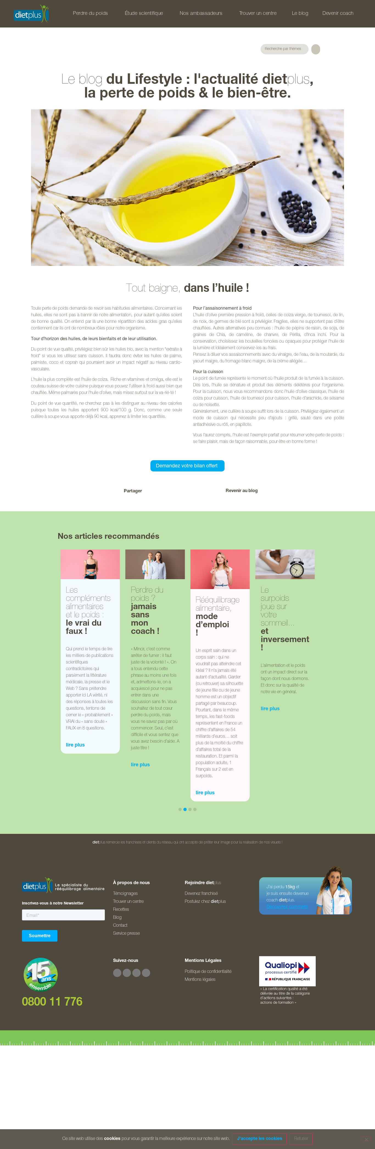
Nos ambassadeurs (201, 13)
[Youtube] (136, 973)
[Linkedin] (146, 973)
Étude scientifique (144, 13)
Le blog (300, 13)
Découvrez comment (287, 907)
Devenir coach (338, 13)
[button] (157, 491)
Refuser (301, 1139)
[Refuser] (366, 1138)
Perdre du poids (90, 13)
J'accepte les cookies (259, 1139)
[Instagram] (127, 973)
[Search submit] (315, 49)
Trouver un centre (258, 13)
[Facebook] (117, 973)
